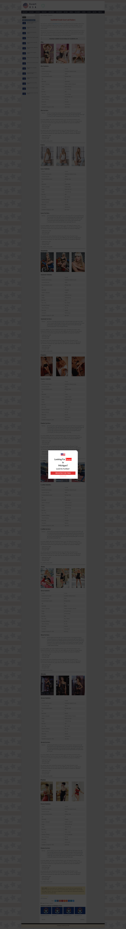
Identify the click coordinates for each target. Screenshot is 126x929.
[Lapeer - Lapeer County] (24, 89)
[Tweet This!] (55, 901)
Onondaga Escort (78, 915)
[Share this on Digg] (69, 901)
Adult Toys (94, 12)
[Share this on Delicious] (73, 901)
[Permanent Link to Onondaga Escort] (80, 910)
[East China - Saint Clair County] (24, 94)
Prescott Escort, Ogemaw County (31, 28)
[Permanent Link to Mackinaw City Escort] (46, 910)
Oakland (51, 903)
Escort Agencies (59, 12)
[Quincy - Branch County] (24, 64)
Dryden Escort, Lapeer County (32, 37)
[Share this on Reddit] (64, 901)
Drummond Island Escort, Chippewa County (32, 73)
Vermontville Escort (67, 915)
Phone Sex (100, 12)
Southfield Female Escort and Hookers (63, 19)
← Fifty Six (43, 919)
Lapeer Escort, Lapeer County (32, 87)
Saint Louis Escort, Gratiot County (32, 83)
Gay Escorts (38, 12)
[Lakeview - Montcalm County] (24, 44)
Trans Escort (44, 12)
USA (41, 15)
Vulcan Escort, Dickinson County (31, 33)
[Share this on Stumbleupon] (67, 901)
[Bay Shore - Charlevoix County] (24, 49)
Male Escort (31, 12)
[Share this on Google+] (60, 901)
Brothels (71, 12)
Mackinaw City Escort (45, 915)
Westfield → (82, 919)
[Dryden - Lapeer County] (24, 39)
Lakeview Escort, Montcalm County (32, 43)
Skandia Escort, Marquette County (32, 68)
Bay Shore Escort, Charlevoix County (32, 48)
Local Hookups (77, 12)
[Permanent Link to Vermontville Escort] (68, 910)
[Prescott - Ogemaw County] (24, 28)
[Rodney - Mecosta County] (24, 59)
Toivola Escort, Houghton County (31, 53)
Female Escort (24, 12)
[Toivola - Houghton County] (24, 54)
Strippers (83, 12)
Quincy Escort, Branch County (32, 62)
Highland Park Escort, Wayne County (32, 78)
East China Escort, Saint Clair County (32, 93)
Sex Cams (89, 12)
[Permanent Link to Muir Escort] (57, 910)
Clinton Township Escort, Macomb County (31, 23)
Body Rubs (66, 12)
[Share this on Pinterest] (62, 901)
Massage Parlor (51, 12)
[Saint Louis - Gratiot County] (24, 84)
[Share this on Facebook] (58, 901)
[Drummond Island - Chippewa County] (24, 74)
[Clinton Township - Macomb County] (24, 23)
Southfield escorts (57, 23)
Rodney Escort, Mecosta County (33, 57)
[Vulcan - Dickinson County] (24, 34)
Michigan (45, 15)
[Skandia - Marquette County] (24, 69)
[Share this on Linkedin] (71, 901)
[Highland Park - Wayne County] (24, 79)
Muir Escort (54, 915)
